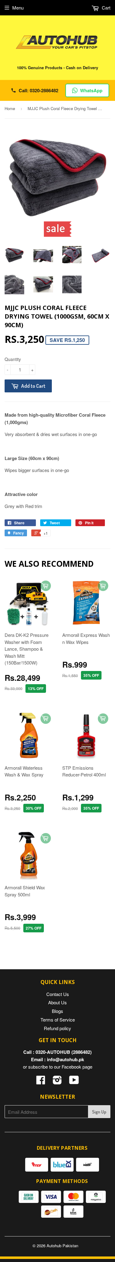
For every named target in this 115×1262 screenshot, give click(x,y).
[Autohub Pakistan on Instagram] (57, 1081)
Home (10, 108)
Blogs (57, 1011)
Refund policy (57, 1028)
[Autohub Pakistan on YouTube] (74, 1081)
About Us (57, 1002)
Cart (105, 7)
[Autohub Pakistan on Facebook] (40, 1081)
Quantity (13, 359)
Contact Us (57, 994)
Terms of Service (57, 1019)
